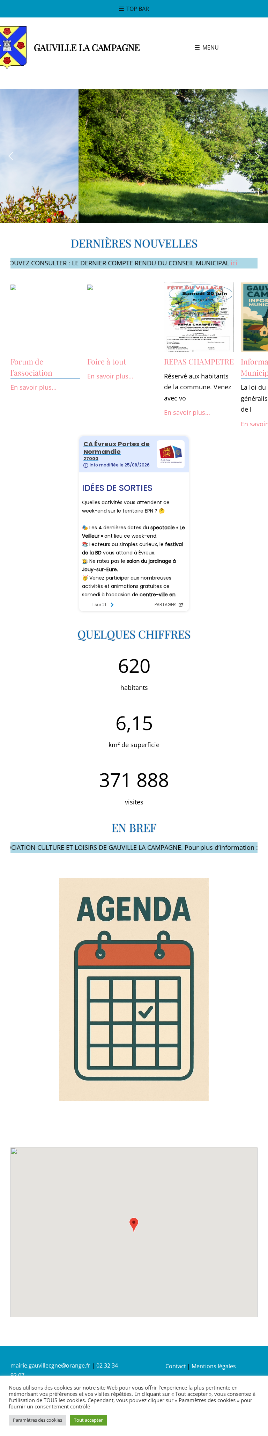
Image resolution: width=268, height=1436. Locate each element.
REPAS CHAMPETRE (199, 361)
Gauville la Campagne (87, 47)
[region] (134, 156)
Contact (175, 1366)
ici (204, 263)
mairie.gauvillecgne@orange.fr (50, 1365)
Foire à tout (106, 361)
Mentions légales (214, 1366)
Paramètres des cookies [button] (37, 1420)
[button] (10, 156)
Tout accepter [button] (88, 1420)
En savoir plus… (33, 387)
